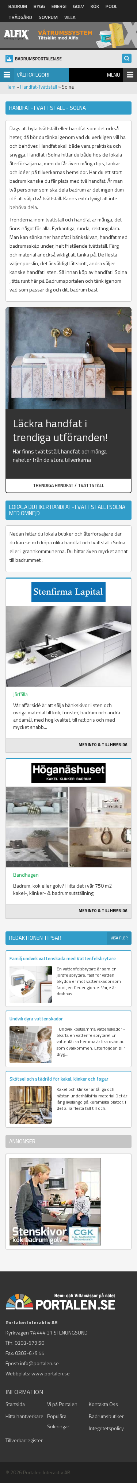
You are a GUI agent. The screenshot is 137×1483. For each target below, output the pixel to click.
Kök (95, 6)
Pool (111, 6)
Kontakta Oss (103, 1404)
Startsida (15, 1404)
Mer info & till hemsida (103, 745)
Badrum (17, 6)
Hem (10, 86)
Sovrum (48, 17)
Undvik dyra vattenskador (36, 1018)
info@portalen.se (39, 1363)
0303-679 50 (29, 1343)
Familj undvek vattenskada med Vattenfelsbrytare (62, 958)
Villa (70, 17)
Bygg (39, 6)
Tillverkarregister (24, 1440)
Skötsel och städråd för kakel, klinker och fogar (59, 1078)
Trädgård (20, 17)
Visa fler (119, 938)
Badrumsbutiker (106, 1416)
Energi (59, 6)
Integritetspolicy (106, 1428)
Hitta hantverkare (24, 1416)
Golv (78, 6)
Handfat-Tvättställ (38, 86)
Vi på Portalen (62, 1404)
